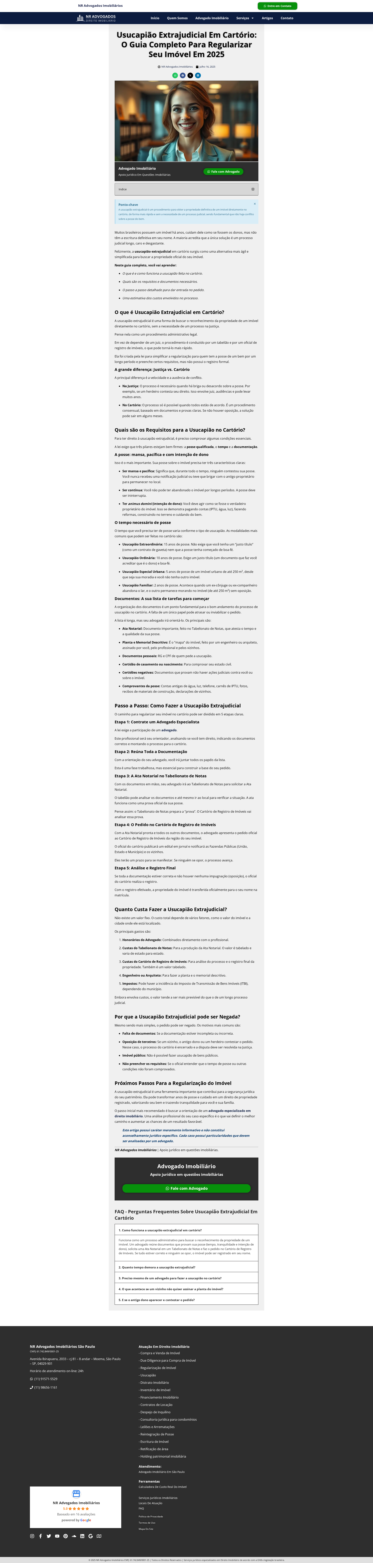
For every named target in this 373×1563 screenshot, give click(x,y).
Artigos (267, 18)
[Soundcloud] (74, 1536)
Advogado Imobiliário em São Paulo (162, 1472)
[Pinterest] (65, 1536)
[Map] (99, 1536)
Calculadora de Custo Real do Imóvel (163, 1487)
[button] (175, 75)
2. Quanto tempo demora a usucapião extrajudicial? (157, 1267)
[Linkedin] (82, 1536)
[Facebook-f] (40, 1536)
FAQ (141, 1508)
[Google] (90, 1536)
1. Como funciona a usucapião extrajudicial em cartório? (160, 1230)
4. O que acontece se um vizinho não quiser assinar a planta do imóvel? (171, 1289)
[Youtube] (57, 1536)
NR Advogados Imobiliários (76, 1502)
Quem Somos (177, 18)
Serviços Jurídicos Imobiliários (158, 1498)
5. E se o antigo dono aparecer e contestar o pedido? (157, 1300)
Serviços (242, 18)
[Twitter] (49, 1536)
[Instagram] (32, 1536)
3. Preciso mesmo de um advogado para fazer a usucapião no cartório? (170, 1278)
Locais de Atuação (150, 1503)
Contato (287, 18)
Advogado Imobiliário (212, 18)
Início (155, 18)
